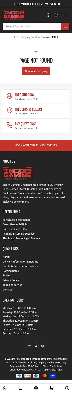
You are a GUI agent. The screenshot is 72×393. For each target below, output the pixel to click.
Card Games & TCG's (15, 229)
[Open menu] (65, 15)
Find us (7, 275)
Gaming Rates (11, 271)
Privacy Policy (11, 280)
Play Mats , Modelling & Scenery (21, 238)
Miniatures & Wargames (16, 219)
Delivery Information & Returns (20, 261)
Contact (7, 289)
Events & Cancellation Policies (20, 266)
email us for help (29, 128)
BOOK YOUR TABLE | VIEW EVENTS (36, 4)
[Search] (65, 26)
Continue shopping (36, 71)
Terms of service (12, 284)
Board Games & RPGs (15, 224)
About (6, 256)
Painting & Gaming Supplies (19, 233)
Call (17, 128)
